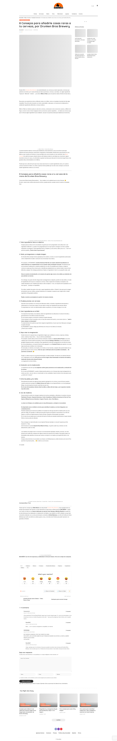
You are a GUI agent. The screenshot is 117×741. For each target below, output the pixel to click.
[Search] (97, 14)
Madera (22, 567)
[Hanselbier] (58, 5)
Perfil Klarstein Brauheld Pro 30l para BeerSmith (80, 40)
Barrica (34, 565)
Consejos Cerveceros (25, 705)
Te (27, 567)
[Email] (22, 32)
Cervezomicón (27, 611)
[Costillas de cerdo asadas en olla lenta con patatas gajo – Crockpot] (92, 33)
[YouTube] (95, 6)
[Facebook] (92, 6)
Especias (60, 565)
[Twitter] (20, 32)
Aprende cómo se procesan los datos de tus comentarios (53, 683)
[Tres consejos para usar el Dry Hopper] (69, 700)
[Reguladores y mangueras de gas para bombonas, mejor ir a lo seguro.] (48, 700)
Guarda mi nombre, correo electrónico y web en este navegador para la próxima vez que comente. (39, 677)
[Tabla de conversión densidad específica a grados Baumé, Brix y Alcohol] (80, 49)
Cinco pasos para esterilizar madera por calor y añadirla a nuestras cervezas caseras (87, 710)
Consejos (41, 565)
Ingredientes (67, 565)
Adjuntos (28, 565)
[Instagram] (93, 6)
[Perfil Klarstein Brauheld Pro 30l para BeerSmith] (80, 33)
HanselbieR (28, 622)
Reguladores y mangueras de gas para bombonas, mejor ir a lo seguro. (48, 710)
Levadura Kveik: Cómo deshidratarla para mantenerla (92, 56)
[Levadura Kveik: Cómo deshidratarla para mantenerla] (92, 49)
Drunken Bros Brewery (31, 90)
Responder (68, 611)
